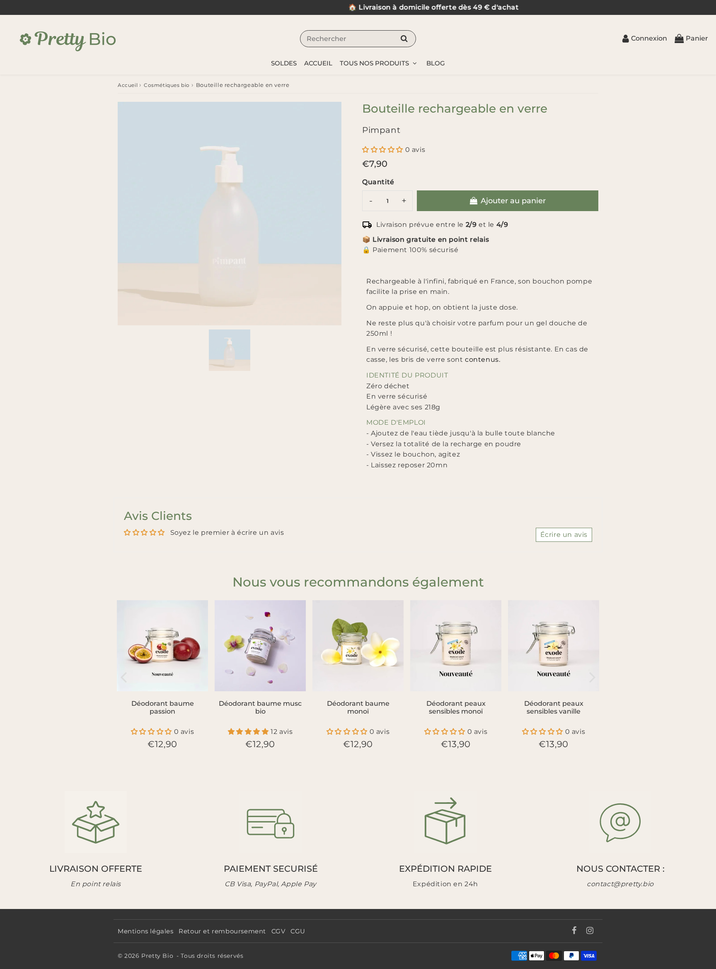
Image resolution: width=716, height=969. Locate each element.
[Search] (404, 38)
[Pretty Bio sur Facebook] (574, 931)
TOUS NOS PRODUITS (375, 63)
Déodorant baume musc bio (260, 707)
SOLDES (284, 63)
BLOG (435, 63)
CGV (278, 931)
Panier (697, 38)
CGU (297, 931)
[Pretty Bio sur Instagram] (590, 931)
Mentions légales (146, 931)
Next (592, 676)
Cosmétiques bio (167, 85)
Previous (123, 676)
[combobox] (358, 38)
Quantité (378, 182)
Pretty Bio (157, 955)
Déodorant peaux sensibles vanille (553, 707)
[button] (383, 150)
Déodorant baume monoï (358, 707)
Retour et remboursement (222, 931)
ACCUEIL (318, 63)
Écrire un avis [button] (564, 535)
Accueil (128, 85)
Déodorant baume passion (162, 707)
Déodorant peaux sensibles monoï (456, 707)
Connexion (649, 38)
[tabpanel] (229, 350)
